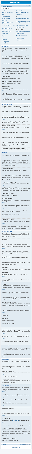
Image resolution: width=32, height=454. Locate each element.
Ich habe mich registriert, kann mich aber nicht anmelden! (7, 12)
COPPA (10, 69)
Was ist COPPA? (3, 11)
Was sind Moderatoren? (18, 11)
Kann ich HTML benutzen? (4, 39)
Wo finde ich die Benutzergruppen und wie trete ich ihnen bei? (22, 12)
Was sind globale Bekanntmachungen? (5, 41)
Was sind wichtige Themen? (4, 42)
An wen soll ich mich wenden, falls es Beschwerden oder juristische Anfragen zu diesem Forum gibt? (23, 40)
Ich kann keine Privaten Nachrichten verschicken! (21, 17)
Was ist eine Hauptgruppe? (19, 14)
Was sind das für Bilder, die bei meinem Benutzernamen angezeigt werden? (8, 23)
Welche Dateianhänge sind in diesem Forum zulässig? (21, 35)
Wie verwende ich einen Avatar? (5, 24)
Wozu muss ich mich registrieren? (5, 10)
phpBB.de (3, 421)
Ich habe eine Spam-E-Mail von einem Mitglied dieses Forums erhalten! (22, 18)
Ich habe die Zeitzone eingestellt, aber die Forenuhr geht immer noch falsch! (8, 21)
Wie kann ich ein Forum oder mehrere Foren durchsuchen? (22, 25)
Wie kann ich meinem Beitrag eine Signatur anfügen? (7, 29)
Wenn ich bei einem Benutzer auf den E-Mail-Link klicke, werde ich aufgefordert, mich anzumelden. (8, 25)
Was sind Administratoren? (19, 10)
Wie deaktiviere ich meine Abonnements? (20, 33)
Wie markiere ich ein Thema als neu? (5, 36)
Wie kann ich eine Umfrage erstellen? (5, 30)
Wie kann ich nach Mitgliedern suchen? (20, 27)
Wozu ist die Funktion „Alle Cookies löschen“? (6, 16)
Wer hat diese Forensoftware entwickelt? (20, 38)
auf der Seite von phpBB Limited (15, 420)
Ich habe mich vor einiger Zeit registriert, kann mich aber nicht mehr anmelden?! (8, 14)
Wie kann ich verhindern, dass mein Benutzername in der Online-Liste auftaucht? (9, 19)
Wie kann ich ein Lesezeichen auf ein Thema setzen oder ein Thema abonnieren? (23, 31)
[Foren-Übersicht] (5, 2)
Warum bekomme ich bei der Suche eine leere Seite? (21, 26)
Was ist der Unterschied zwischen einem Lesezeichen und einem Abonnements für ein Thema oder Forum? (22, 30)
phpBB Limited (17, 419)
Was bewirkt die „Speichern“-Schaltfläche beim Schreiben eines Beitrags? (8, 35)
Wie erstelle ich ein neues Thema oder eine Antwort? (7, 28)
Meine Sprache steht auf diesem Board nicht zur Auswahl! (7, 22)
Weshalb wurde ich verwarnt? (5, 33)
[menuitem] (2, 5)
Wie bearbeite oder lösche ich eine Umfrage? (6, 31)
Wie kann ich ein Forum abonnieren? (20, 32)
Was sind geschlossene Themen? (5, 43)
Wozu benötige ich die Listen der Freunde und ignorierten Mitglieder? (23, 21)
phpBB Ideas (5, 425)
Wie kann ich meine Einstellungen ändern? (6, 18)
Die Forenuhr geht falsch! (4, 20)
